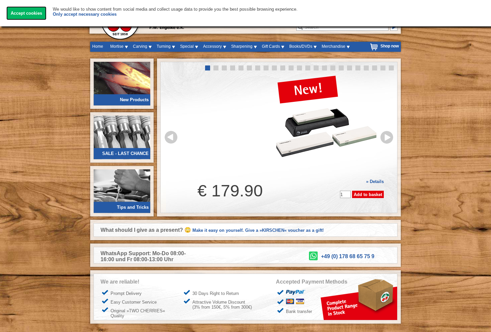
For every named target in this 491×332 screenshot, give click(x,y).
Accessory (212, 46)
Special (187, 46)
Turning (164, 46)
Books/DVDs (300, 46)
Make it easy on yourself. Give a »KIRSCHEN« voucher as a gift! (258, 230)
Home (97, 46)
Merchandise (333, 46)
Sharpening (242, 46)
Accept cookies (26, 13)
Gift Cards (271, 46)
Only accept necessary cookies (85, 14)
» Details (375, 181)
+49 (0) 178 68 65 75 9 (347, 256)
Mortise (117, 46)
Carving (140, 46)
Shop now (389, 46)
